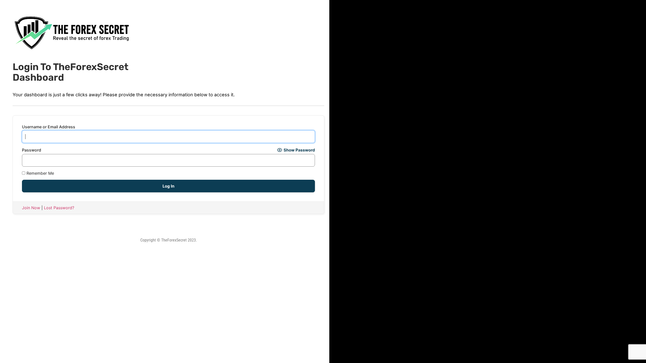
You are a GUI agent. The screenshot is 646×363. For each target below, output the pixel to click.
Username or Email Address (48, 127)
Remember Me (39, 173)
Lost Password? (59, 207)
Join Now (31, 207)
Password (31, 150)
